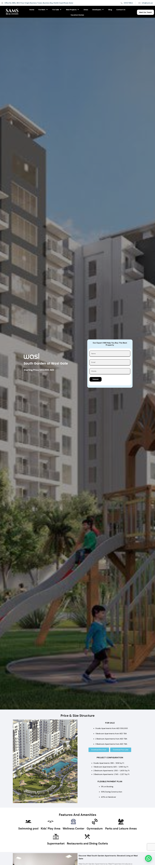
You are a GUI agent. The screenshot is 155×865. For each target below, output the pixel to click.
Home (31, 9)
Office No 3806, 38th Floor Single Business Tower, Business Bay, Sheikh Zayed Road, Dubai (39, 3)
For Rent (41, 9)
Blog (110, 9)
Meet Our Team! (145, 12)
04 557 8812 (128, 3)
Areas (86, 9)
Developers (96, 9)
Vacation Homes (77, 15)
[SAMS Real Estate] (12, 11)
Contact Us (120, 9)
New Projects (71, 9)
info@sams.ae (147, 3)
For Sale (55, 9)
